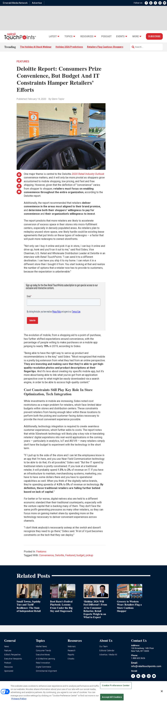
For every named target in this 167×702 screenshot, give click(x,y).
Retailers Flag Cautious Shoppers (105, 47)
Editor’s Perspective (12, 655)
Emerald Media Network (15, 3)
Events (120, 36)
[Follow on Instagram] (160, 3)
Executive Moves (43, 655)
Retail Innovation (43, 663)
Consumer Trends (43, 651)
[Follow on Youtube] (164, 3)
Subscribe (154, 36)
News (6, 647)
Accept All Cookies (112, 697)
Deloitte (59, 555)
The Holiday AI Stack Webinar (36, 47)
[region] (83, 691)
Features (23, 61)
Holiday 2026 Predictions (69, 47)
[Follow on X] (155, 3)
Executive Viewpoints (13, 659)
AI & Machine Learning (45, 659)
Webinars (72, 647)
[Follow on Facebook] (146, 3)
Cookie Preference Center (116, 685)
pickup (89, 555)
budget (80, 555)
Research (71, 651)
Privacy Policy (18, 698)
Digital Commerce (43, 667)
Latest (53, 36)
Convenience (46, 555)
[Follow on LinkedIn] (150, 3)
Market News (41, 647)
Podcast (106, 36)
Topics (69, 36)
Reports (71, 655)
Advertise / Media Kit (108, 655)
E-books (71, 659)
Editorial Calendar (106, 651)
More (135, 36)
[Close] (161, 691)
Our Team (103, 647)
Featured (70, 555)
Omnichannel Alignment (46, 671)
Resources (86, 36)
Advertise (37, 3)
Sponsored (8, 671)
